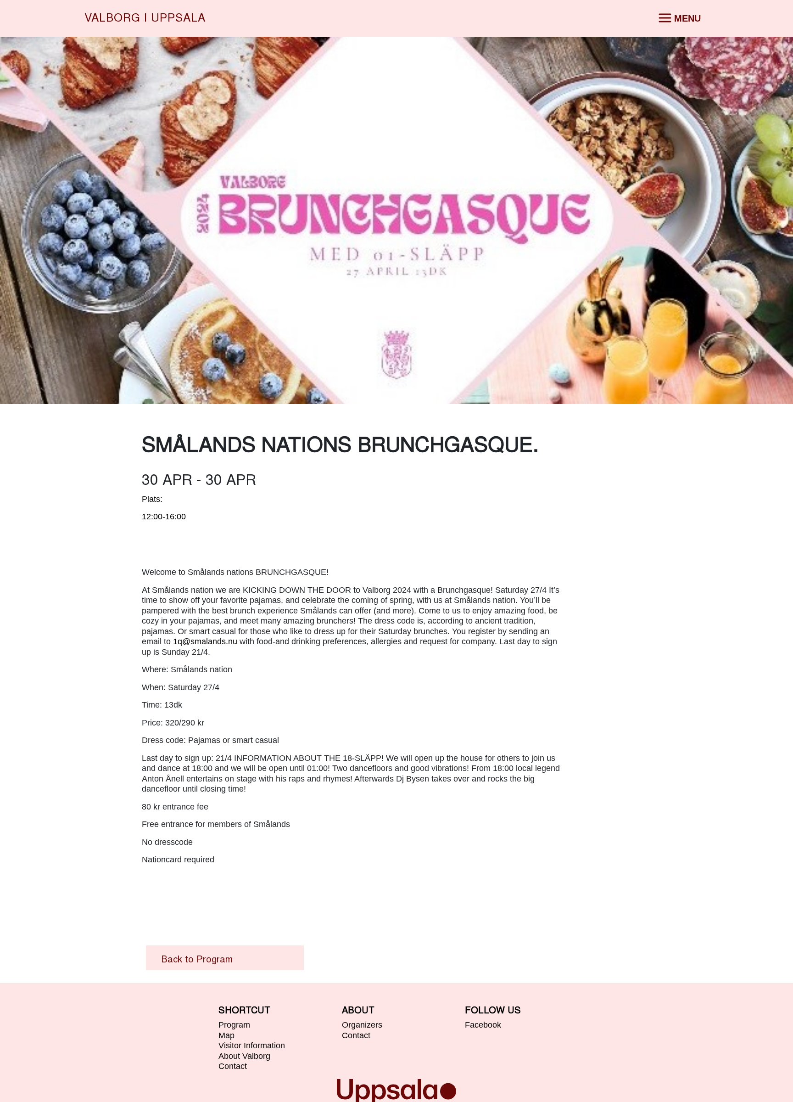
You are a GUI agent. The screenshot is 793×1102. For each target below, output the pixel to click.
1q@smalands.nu (205, 641)
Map (226, 1035)
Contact (232, 1066)
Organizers (362, 1024)
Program (234, 1024)
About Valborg (244, 1056)
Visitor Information (251, 1045)
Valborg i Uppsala (145, 18)
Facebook (483, 1024)
